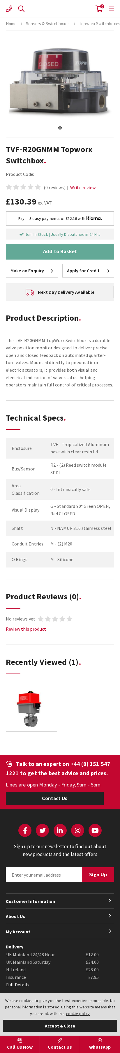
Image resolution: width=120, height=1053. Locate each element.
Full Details (17, 985)
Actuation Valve (60, 8)
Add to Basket (60, 251)
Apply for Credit (83, 270)
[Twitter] (42, 830)
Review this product (26, 629)
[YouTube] (95, 830)
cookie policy (78, 1013)
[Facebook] (24, 830)
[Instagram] (77, 830)
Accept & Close (60, 1026)
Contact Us (54, 798)
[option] (60, 292)
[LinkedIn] (60, 830)
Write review (83, 187)
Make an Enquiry (27, 270)
